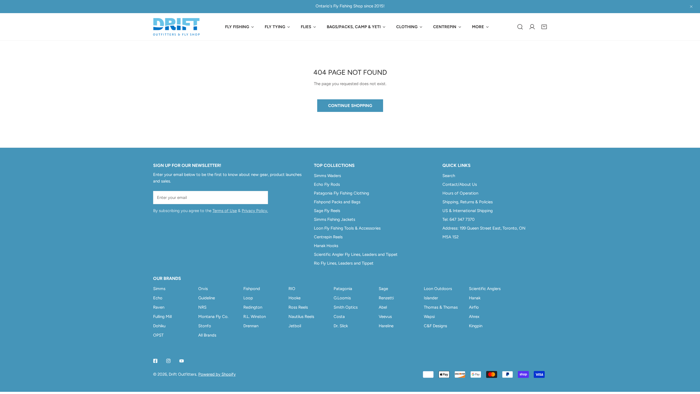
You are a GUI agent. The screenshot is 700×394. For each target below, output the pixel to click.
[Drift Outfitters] (176, 27)
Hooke (294, 298)
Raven (158, 307)
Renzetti (386, 298)
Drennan (250, 325)
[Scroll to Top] (690, 365)
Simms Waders (327, 175)
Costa (339, 316)
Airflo (474, 307)
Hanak (474, 298)
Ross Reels (298, 307)
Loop (248, 298)
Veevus (385, 316)
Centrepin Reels (328, 236)
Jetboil (294, 325)
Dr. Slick (341, 325)
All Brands (207, 335)
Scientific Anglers (485, 288)
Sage (383, 288)
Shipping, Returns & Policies (467, 201)
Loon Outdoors (438, 288)
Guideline (206, 298)
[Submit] (260, 197)
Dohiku (159, 325)
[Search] (520, 27)
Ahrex (474, 316)
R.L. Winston (254, 316)
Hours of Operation (460, 193)
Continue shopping (350, 105)
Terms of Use (224, 210)
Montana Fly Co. (213, 316)
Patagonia (343, 288)
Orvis (203, 288)
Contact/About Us (459, 184)
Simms (159, 288)
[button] (544, 27)
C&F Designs (435, 325)
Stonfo (204, 325)
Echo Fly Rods (327, 184)
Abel (383, 307)
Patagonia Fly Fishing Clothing (341, 193)
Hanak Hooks (326, 245)
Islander (431, 298)
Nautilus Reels (301, 316)
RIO (291, 288)
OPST (158, 335)
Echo (157, 298)
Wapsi (429, 316)
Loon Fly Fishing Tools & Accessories (347, 228)
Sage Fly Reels (327, 210)
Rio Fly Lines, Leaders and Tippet (344, 263)
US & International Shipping (467, 210)
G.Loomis (342, 298)
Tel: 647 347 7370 (458, 219)
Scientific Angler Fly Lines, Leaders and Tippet (356, 254)
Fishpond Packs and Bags (337, 201)
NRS (202, 307)
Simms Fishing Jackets (334, 219)
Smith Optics (346, 307)
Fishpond (251, 288)
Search (448, 175)
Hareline (386, 325)
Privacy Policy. (255, 210)
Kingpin (475, 325)
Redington (252, 307)
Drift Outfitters (182, 374)
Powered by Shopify (217, 374)
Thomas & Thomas (441, 307)
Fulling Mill (162, 316)
